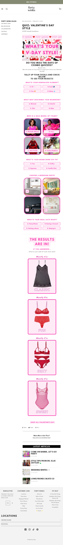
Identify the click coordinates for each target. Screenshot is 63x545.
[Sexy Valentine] (42, 355)
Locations (23, 494)
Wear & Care (55, 505)
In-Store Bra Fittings (55, 494)
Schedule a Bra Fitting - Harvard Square (55, 501)
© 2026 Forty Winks (31, 539)
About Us (39, 494)
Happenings (4, 34)
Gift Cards (39, 503)
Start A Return (23, 501)
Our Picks (4, 31)
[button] (31, 520)
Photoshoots (39, 498)
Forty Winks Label (39, 501)
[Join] (12, 503)
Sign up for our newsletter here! (41, 437)
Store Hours (23, 496)
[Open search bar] (6, 9)
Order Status (23, 503)
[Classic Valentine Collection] (42, 274)
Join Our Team (39, 508)
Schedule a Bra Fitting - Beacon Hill (55, 497)
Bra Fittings (31, 2)
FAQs (23, 506)
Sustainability (23, 510)
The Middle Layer (5, 23)
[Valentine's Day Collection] (42, 422)
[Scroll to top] (60, 543)
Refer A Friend (39, 496)
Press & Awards (39, 506)
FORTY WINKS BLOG (8, 21)
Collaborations (5, 29)
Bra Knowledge (5, 26)
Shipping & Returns (23, 498)
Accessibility (55, 507)
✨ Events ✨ (39, 510)
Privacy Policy (23, 508)
